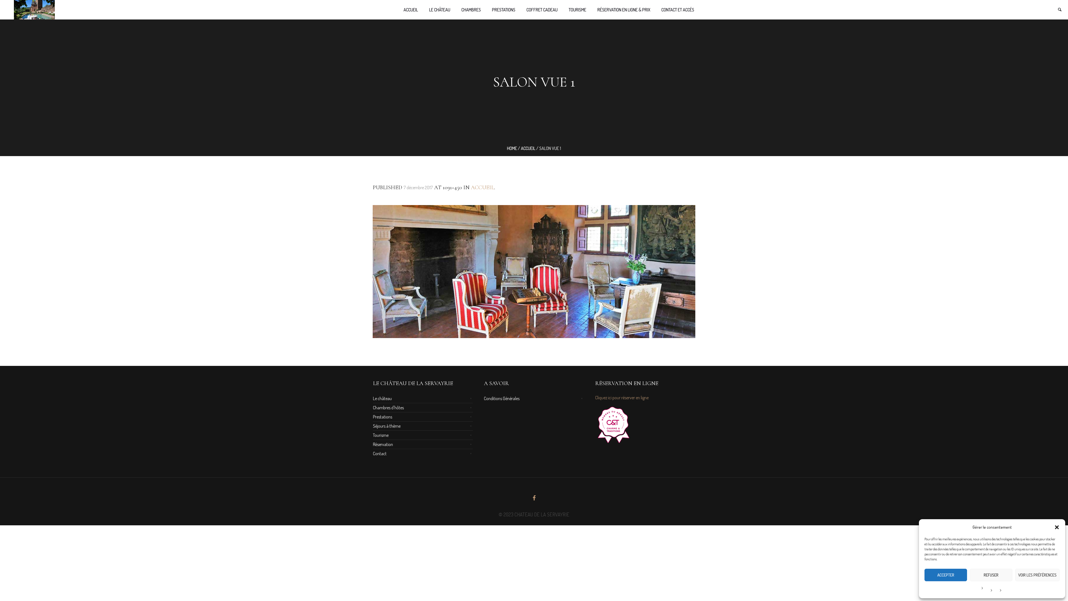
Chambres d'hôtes (388, 407)
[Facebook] (534, 498)
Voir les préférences (1037, 575)
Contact (380, 453)
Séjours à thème (386, 426)
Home (512, 148)
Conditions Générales (502, 398)
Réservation (383, 444)
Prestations (382, 417)
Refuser (991, 575)
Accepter (945, 575)
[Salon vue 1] (534, 271)
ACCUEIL (528, 148)
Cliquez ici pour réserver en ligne (622, 397)
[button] (1057, 527)
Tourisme (381, 435)
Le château (382, 398)
